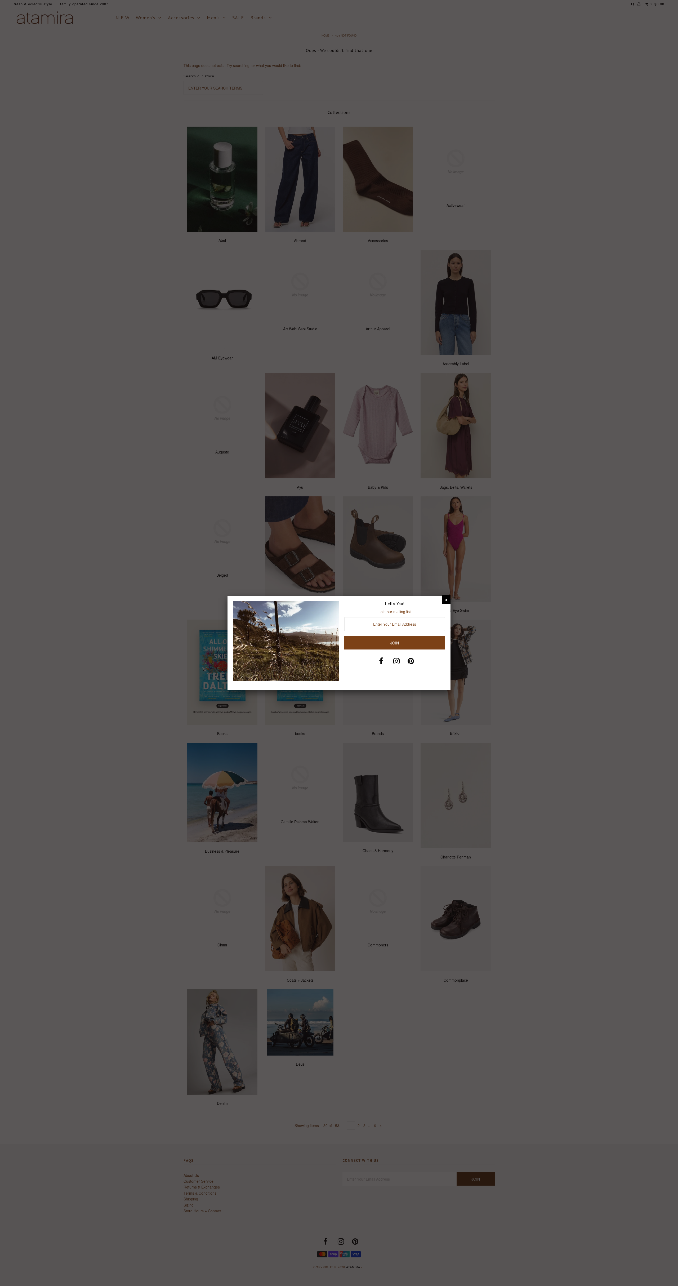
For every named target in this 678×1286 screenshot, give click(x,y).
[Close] (446, 599)
